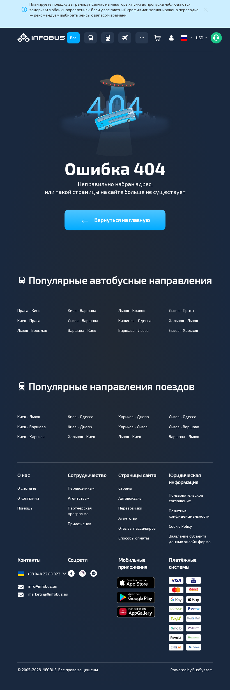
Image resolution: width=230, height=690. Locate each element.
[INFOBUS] (41, 37)
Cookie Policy (180, 526)
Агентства (127, 518)
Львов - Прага (181, 310)
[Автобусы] (90, 37)
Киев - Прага (28, 320)
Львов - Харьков (183, 330)
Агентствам (78, 498)
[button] (141, 37)
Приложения (79, 523)
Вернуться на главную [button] (115, 219)
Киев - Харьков (31, 436)
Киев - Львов (28, 416)
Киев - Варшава (82, 310)
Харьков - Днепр (133, 416)
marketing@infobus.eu (48, 594)
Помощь (25, 508)
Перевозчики (130, 508)
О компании (28, 498)
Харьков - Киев (81, 436)
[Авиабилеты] (124, 37)
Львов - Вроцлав (32, 330)
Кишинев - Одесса (134, 320)
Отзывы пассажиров (137, 528)
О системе (26, 488)
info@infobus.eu (42, 586)
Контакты (28, 560)
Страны (125, 488)
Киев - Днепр (80, 426)
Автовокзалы (130, 498)
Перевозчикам (81, 488)
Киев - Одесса (80, 416)
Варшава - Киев (82, 330)
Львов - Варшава (83, 320)
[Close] (205, 9)
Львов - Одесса (182, 416)
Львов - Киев (129, 436)
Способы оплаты (133, 538)
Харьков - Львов (183, 320)
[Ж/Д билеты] (107, 37)
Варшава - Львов (133, 330)
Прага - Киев (28, 310)
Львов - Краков (131, 310)
